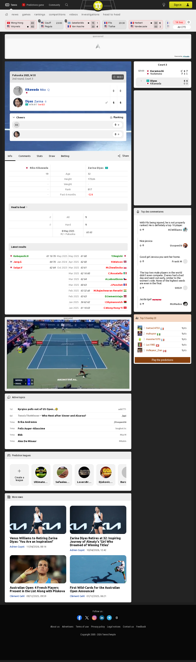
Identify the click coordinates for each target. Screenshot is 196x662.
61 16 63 (85, 307)
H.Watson (117, 261)
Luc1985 (150, 344)
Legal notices (113, 626)
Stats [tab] (40, 156)
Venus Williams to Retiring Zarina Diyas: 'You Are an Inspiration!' (33, 539)
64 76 (53, 261)
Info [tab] (10, 156)
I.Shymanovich (114, 302)
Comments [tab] (25, 156)
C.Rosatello (115, 273)
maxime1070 (153, 339)
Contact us (128, 626)
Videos (73, 14)
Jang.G (17, 261)
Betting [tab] (65, 156)
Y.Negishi (117, 256)
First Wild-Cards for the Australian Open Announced (95, 589)
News (15, 14)
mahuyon (151, 333)
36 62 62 (85, 302)
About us (55, 626)
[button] (66, 5)
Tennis (14, 4)
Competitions (57, 14)
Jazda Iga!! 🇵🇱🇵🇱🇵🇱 (150, 299)
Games (26, 14)
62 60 (84, 261)
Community (54, 4)
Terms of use (82, 626)
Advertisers (67, 626)
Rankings (39, 14)
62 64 (53, 267)
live (179, 22)
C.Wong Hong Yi (113, 307)
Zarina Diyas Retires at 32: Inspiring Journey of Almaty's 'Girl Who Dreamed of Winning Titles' (95, 541)
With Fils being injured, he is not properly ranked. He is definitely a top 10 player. (162, 223)
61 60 (84, 256)
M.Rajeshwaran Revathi (108, 290)
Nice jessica (146, 241)
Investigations (91, 14)
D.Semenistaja (114, 296)
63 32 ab (85, 290)
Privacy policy (98, 626)
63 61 (84, 267)
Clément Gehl (17, 596)
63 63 (84, 296)
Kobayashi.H (21, 256)
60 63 (84, 284)
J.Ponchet (116, 284)
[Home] (6, 14)
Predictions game (35, 4)
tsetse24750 (153, 328)
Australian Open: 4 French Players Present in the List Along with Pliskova (37, 589)
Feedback (141, 626)
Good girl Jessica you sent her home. (160, 256)
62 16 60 (85, 273)
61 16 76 (51, 256)
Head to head (111, 14)
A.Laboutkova (114, 279)
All (182, 27)
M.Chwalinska (114, 267)
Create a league (19, 478)
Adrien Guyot (17, 546)
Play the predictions (162, 359)
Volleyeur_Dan (154, 350)
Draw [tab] (52, 156)
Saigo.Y (17, 267)
